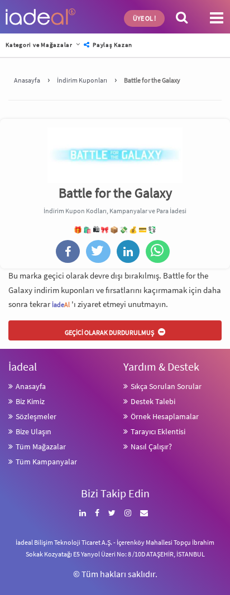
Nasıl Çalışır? (151, 447)
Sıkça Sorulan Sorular (166, 386)
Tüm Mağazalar (41, 447)
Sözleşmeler (36, 416)
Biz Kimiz (30, 401)
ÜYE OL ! (144, 18)
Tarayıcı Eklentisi (158, 431)
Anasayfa (31, 386)
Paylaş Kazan (111, 45)
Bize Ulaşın (33, 431)
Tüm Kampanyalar (46, 462)
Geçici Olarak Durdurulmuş (110, 332)
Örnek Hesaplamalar (165, 416)
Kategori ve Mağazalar (39, 45)
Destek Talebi (153, 401)
